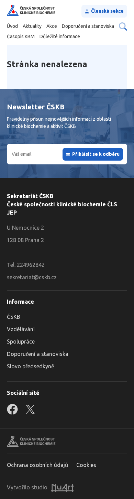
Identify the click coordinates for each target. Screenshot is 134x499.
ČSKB (13, 317)
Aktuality (32, 26)
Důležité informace (60, 36)
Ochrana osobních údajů (37, 465)
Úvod (12, 26)
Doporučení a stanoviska (88, 26)
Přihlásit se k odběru (96, 154)
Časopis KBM (21, 36)
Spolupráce (21, 341)
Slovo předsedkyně (30, 366)
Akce (51, 26)
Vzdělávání (21, 329)
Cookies (86, 465)
